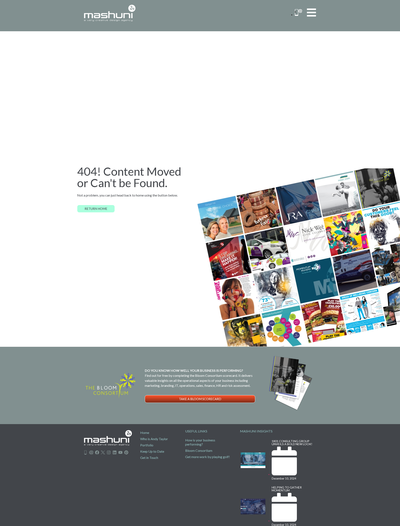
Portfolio (146, 445)
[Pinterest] (126, 452)
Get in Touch (149, 458)
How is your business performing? (200, 442)
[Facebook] (97, 452)
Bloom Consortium (198, 450)
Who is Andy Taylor (154, 439)
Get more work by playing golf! (207, 457)
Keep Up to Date (152, 451)
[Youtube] (120, 452)
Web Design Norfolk (88, 459)
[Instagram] (109, 452)
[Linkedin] (114, 452)
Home (144, 433)
